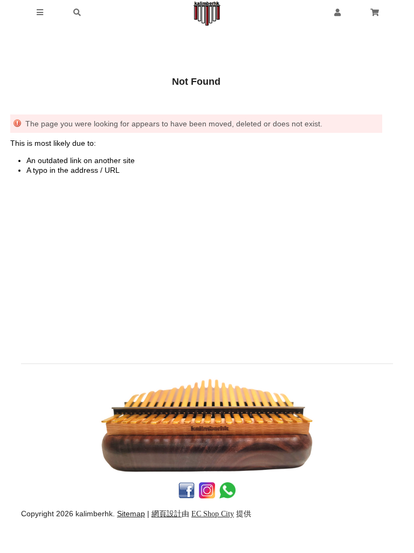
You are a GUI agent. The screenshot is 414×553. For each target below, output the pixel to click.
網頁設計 (166, 514)
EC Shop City (212, 514)
